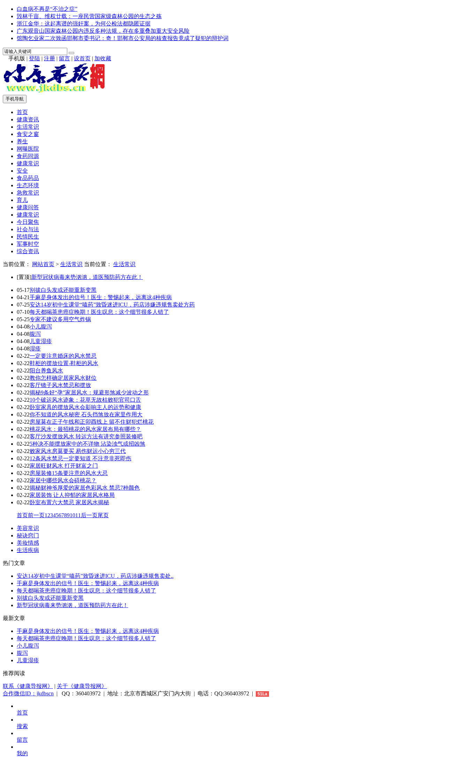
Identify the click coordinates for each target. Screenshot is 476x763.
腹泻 (35, 334)
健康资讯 (28, 119)
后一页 (89, 515)
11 (78, 515)
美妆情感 (28, 543)
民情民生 (28, 237)
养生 (22, 141)
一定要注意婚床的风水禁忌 (63, 356)
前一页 (36, 515)
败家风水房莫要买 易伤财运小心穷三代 (78, 451)
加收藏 (102, 58)
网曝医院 (28, 149)
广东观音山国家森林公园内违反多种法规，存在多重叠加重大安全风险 (103, 31)
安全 (22, 171)
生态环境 (28, 185)
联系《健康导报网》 (28, 686)
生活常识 (28, 127)
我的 (22, 753)
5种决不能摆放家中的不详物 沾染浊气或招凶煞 (87, 444)
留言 (64, 58)
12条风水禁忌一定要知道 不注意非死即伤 (80, 458)
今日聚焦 (28, 222)
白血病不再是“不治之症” (47, 9)
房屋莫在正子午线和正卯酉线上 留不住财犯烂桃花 (92, 422)
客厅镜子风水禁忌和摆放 (60, 385)
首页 (22, 112)
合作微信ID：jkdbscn (28, 693)
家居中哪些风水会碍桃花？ (63, 480)
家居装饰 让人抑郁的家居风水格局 (72, 495)
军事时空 (28, 244)
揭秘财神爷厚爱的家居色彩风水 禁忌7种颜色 (85, 488)
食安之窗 (28, 134)
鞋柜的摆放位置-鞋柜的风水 (64, 363)
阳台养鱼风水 (46, 370)
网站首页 (43, 264)
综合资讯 (28, 251)
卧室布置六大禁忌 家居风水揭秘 (69, 502)
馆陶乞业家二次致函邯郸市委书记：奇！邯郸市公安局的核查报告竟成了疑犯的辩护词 (123, 38)
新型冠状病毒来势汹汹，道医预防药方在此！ (87, 277)
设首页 (82, 58)
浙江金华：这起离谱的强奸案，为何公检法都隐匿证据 (84, 24)
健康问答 (28, 207)
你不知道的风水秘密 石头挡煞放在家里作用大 (86, 414)
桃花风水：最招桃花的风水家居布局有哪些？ (85, 429)
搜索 (22, 726)
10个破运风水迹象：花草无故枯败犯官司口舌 (85, 400)
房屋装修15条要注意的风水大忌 (69, 473)
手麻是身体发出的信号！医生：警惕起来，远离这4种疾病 (101, 297)
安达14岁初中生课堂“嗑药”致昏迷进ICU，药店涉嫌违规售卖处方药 (112, 305)
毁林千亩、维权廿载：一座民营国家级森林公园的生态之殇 (89, 16)
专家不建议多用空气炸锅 (60, 319)
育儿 (22, 200)
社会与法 (28, 229)
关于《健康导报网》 (82, 686)
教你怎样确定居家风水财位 (63, 378)
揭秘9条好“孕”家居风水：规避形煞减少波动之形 (89, 392)
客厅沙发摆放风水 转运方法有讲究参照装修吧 (86, 436)
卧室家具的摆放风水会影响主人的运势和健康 (85, 407)
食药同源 (28, 156)
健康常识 (28, 163)
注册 (49, 58)
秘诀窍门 (28, 535)
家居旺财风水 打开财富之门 (64, 466)
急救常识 (28, 193)
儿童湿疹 (41, 341)
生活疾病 (28, 550)
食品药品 (28, 178)
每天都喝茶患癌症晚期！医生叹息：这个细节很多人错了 (99, 312)
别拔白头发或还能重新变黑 (63, 290)
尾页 (103, 515)
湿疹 (35, 349)
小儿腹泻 (41, 327)
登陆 (34, 58)
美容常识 (28, 528)
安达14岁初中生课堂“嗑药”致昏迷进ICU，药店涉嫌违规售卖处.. (95, 576)
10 (72, 515)
